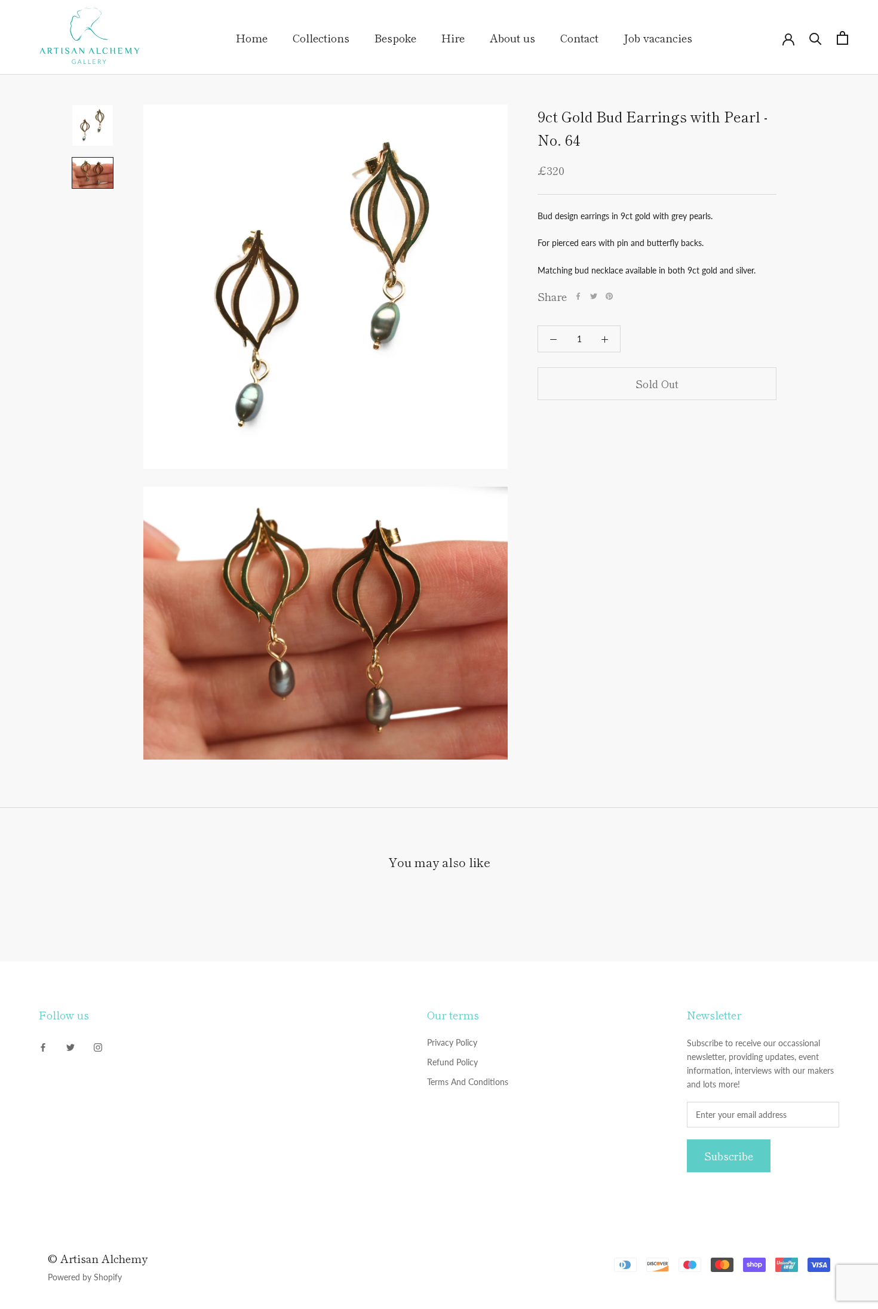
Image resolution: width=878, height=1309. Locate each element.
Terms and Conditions (467, 1082)
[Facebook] (578, 296)
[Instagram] (98, 1046)
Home (252, 37)
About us (512, 37)
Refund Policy (452, 1062)
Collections (321, 37)
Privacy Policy (452, 1042)
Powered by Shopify (85, 1277)
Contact (579, 37)
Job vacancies (658, 37)
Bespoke (395, 37)
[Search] (815, 38)
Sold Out (657, 383)
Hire (453, 37)
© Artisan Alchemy (98, 1258)
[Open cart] (842, 38)
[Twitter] (593, 296)
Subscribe (728, 1155)
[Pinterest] (609, 296)
